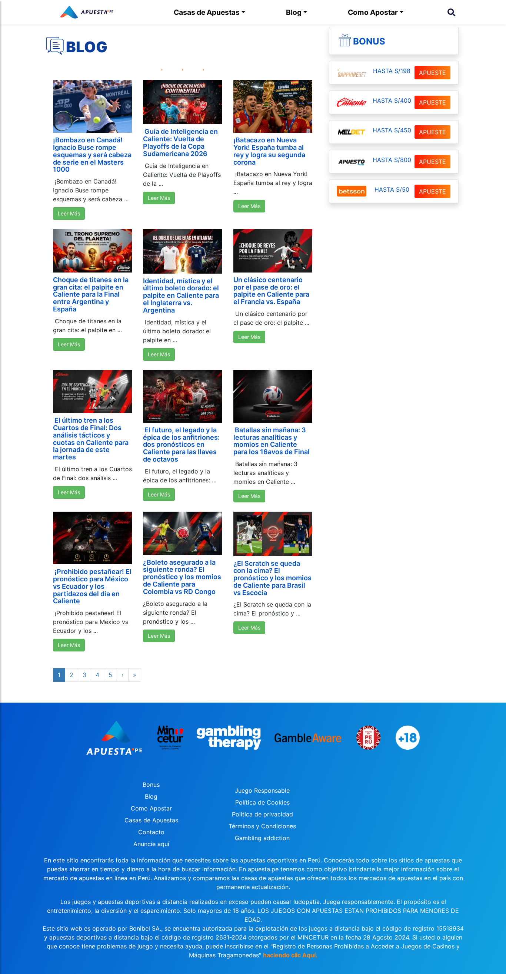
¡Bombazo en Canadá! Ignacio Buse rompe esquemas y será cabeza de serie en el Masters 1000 (92, 154)
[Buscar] (451, 12)
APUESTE (432, 72)
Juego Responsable (262, 790)
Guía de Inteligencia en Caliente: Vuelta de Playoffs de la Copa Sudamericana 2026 (180, 142)
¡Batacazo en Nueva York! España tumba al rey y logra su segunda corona (269, 151)
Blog (294, 12)
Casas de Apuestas (207, 12)
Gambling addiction (262, 838)
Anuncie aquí (151, 844)
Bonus (369, 41)
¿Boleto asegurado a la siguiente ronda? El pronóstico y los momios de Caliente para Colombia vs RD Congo (182, 576)
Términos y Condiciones (262, 826)
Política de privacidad (262, 814)
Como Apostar (373, 12)
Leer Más (69, 213)
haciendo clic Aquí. (290, 955)
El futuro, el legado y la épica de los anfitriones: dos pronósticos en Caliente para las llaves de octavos (181, 444)
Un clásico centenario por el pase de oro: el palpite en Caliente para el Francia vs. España (271, 291)
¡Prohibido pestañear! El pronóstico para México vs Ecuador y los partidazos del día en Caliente (92, 586)
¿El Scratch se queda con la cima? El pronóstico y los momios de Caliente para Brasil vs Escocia (272, 578)
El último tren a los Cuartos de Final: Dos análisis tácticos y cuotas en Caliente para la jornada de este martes (91, 438)
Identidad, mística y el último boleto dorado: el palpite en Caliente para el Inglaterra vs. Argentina (181, 295)
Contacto (151, 832)
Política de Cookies (262, 802)
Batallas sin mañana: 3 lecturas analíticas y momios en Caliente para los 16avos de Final (271, 441)
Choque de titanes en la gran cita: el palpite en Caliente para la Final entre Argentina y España (91, 294)
